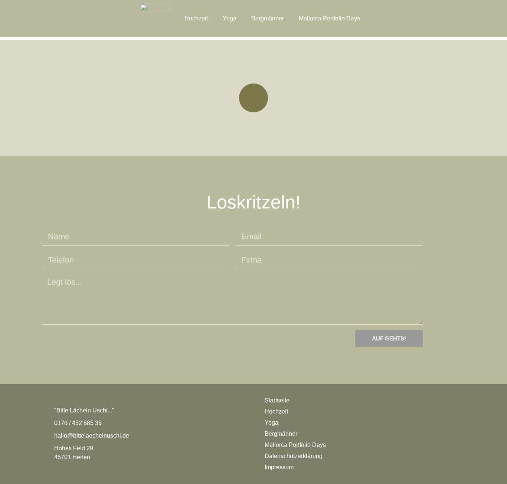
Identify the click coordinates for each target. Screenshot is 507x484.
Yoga (229, 18)
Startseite (277, 400)
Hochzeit (196, 18)
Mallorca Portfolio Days (329, 18)
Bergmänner (267, 18)
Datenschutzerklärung (294, 456)
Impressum (279, 467)
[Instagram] (253, 97)
